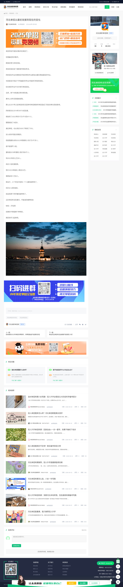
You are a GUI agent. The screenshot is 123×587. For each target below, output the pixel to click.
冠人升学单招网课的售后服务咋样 (104, 156)
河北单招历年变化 (12, 317)
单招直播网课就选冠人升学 (104, 149)
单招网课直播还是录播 (104, 135)
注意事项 (64, 572)
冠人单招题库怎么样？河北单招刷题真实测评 (45, 413)
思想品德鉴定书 (66, 566)
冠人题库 (104, 141)
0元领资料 (94, 583)
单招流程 (35, 566)
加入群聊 (83, 583)
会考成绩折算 (36, 574)
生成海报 (69, 324)
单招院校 (37, 7)
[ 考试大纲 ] (95, 121)
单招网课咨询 (99, 72)
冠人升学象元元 (104, 153)
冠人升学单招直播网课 (113, 145)
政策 (30, 7)
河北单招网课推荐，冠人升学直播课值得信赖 (45, 462)
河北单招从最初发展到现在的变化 (23, 19)
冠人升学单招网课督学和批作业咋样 (96, 156)
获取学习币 (116, 1)
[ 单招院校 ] (95, 117)
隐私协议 (50, 572)
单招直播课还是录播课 (113, 153)
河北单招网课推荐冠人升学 (113, 135)
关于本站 (50, 566)
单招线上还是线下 (96, 135)
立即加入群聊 (98, 89)
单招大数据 (65, 569)
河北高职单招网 (12, 24)
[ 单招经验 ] (95, 106)
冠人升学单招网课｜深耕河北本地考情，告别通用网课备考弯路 (52, 495)
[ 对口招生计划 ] (97, 110)
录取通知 (63, 7)
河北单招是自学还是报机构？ (109, 106)
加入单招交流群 (105, 1)
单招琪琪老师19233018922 (37, 407)
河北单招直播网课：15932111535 (39, 472)
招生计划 (46, 7)
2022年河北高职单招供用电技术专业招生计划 (107, 114)
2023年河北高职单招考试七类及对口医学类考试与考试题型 (109, 121)
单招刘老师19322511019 (36, 489)
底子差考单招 (104, 145)
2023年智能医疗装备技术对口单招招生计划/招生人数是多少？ (110, 110)
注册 (117, 7)
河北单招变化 (23, 317)
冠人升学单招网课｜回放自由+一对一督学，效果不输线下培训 (52, 430)
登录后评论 (16, 545)
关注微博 (111, 72)
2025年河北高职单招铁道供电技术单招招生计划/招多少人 (107, 102)
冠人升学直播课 (104, 138)
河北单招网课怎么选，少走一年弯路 (42, 479)
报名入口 (35, 569)
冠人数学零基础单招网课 (113, 149)
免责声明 (50, 569)
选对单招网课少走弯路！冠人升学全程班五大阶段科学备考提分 (52, 397)
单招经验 (81, 7)
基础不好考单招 (96, 145)
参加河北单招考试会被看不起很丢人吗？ (61, 334)
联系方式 (50, 574)
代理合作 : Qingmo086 (106, 563)
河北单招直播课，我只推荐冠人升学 (42, 512)
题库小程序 (96, 142)
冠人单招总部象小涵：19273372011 (39, 423)
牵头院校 (35, 572)
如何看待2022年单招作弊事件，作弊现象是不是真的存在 (23, 334)
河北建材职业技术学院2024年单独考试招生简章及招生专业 (109, 117)
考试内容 (55, 7)
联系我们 (71, 583)
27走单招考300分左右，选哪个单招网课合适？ (96, 153)
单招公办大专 (113, 142)
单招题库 (72, 7)
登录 (112, 7)
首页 (24, 7)
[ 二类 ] (94, 102)
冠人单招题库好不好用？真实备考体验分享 (44, 446)
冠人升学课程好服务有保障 (96, 149)
